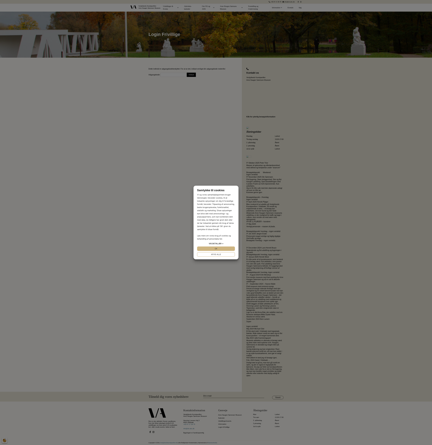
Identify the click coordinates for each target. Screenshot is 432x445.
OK (216, 248)
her (220, 239)
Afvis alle (216, 254)
